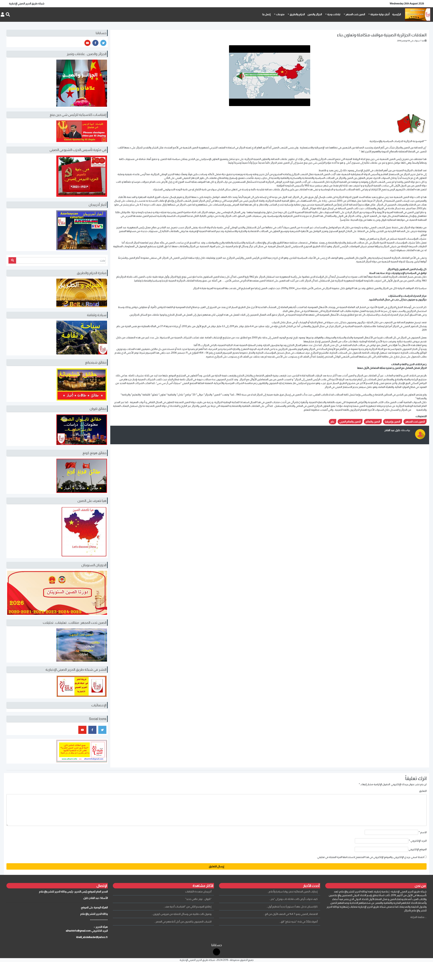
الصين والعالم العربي (350, 421)
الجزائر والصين (314, 14)
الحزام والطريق (297, 14)
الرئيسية (396, 14)
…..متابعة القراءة (418, 917)
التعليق (423, 790)
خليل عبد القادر (392, 430)
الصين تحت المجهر (355, 14)
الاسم (423, 832)
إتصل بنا (266, 14)
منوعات (280, 14)
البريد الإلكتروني (418, 840)
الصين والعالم (373, 421)
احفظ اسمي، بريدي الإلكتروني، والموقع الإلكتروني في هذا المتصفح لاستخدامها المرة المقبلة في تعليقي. (370, 857)
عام (332, 421)
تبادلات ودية (333, 14)
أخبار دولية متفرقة (380, 14)
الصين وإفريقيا (392, 421)
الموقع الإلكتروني (418, 849)
